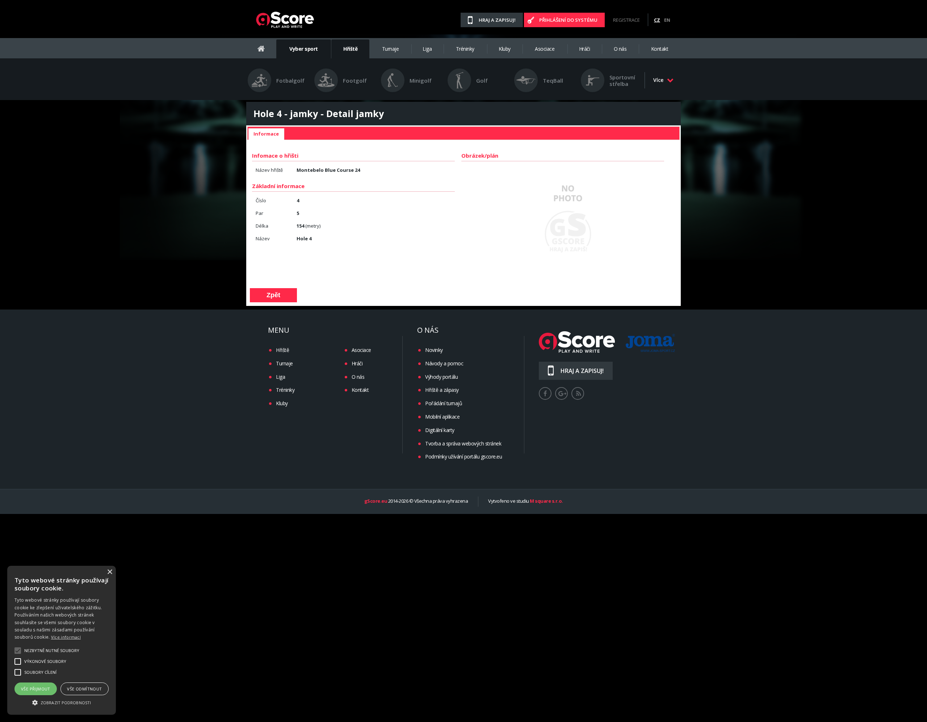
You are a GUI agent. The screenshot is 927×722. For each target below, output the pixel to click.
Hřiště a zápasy (442, 389)
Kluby (505, 48)
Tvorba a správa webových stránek (463, 443)
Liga (427, 48)
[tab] (266, 134)
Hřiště (350, 48)
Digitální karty (439, 430)
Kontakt (659, 48)
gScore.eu (375, 501)
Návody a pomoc (444, 363)
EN (667, 20)
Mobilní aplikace (442, 416)
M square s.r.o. (546, 501)
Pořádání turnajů (443, 403)
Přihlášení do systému (568, 20)
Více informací (66, 637)
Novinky (434, 350)
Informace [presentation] (266, 133)
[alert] (61, 640)
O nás (620, 48)
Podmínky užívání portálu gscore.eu (463, 456)
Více (658, 79)
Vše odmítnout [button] (84, 689)
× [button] (109, 572)
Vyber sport (303, 48)
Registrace (626, 20)
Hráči (584, 48)
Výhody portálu (441, 376)
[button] (61, 702)
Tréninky (465, 48)
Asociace (544, 48)
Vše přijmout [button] (35, 689)
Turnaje (390, 48)
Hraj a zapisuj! (497, 20)
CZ (657, 20)
